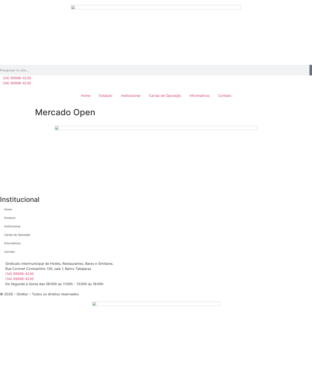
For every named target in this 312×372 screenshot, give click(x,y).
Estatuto (105, 95)
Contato (224, 95)
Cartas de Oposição (165, 95)
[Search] (310, 70)
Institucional (130, 95)
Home (85, 95)
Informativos (200, 95)
